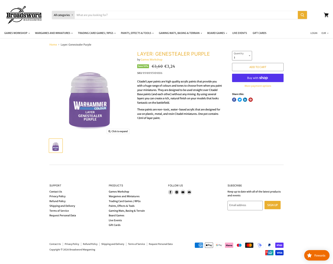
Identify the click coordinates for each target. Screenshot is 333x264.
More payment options (258, 86)
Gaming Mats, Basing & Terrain (179, 33)
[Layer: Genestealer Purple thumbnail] (55, 146)
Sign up (272, 205)
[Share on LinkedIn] (245, 100)
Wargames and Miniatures (53, 33)
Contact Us (55, 191)
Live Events (239, 33)
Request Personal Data (62, 215)
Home (53, 44)
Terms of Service (59, 210)
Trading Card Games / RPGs (96, 33)
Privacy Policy (57, 196)
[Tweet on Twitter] (240, 100)
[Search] (302, 15)
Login (313, 33)
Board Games (216, 33)
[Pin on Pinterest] (251, 100)
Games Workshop (16, 33)
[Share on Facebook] (234, 100)
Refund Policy (57, 201)
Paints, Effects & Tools (136, 33)
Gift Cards (259, 33)
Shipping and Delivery (62, 205)
